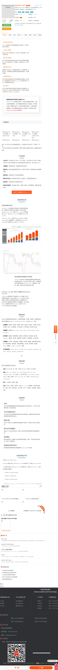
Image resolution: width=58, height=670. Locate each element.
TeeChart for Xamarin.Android (11, 472)
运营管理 (2, 603)
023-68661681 (18, 25)
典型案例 (40, 608)
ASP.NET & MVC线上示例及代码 (14, 110)
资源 (26, 35)
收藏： (11, 20)
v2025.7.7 (36, 14)
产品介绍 (4, 35)
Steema (20, 14)
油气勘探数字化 (19, 601)
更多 (41, 486)
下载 (14, 35)
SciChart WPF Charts (6, 560)
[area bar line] (26, 133)
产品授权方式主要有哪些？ (8, 570)
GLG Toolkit (4, 539)
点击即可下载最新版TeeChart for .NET (22, 192)
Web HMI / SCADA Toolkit (7, 544)
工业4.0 (31, 12)
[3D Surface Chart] (7, 133)
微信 (18, 667)
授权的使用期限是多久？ (7, 579)
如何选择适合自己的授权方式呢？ (9, 572)
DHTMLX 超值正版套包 (6, 549)
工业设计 (2, 601)
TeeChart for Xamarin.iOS (10, 475)
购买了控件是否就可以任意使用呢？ (10, 577)
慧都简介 (40, 601)
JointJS (3, 554)
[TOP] (55, 342)
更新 (30, 35)
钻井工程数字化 (19, 603)
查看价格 (7, 25)
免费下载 (7, 28)
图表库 (19, 12)
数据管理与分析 (19, 605)
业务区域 (40, 605)
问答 (35, 35)
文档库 (39, 35)
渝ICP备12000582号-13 (29, 663)
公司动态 (40, 603)
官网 (28, 148)
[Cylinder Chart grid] (36, 134)
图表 (34, 17)
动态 (10, 35)
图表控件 (27, 12)
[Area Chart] (16, 133)
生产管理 (2, 605)
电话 (42, 667)
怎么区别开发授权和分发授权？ (9, 574)
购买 (20, 35)
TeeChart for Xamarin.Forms (11, 479)
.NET (23, 12)
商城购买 (28, 5)
